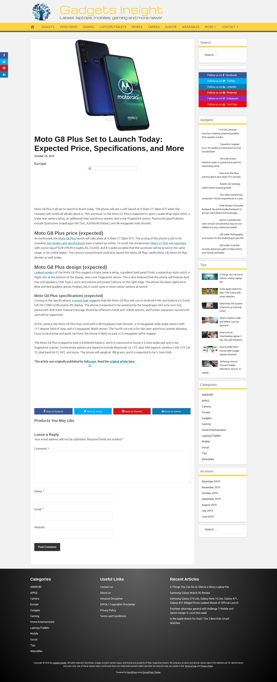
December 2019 (211, 481)
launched (180, 243)
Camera (154, 26)
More (209, 26)
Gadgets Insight (111, 9)
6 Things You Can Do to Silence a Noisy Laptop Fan (199, 586)
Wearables (190, 26)
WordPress (132, 672)
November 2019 (211, 487)
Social (205, 447)
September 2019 (211, 498)
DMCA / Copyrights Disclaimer (117, 604)
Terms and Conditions (113, 616)
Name (39, 491)
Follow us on (222, 75)
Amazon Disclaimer (111, 598)
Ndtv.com (90, 361)
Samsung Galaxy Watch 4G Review (190, 592)
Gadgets (47, 26)
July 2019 (207, 510)
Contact (229, 26)
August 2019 (209, 504)
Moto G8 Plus (67, 238)
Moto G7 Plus (159, 243)
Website (39, 527)
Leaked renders (44, 272)
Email (38, 509)
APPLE (205, 400)
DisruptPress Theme (151, 672)
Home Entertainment (214, 429)
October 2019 (210, 493)
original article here (122, 361)
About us (105, 592)
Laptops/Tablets (113, 26)
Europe (171, 26)
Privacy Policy (108, 610)
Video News (68, 26)
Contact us (106, 586)
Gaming (88, 26)
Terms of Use (191, 666)
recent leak (81, 300)
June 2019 (208, 516)
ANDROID (207, 394)
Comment (41, 448)
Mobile (137, 26)
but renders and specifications (66, 243)
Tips (204, 453)
